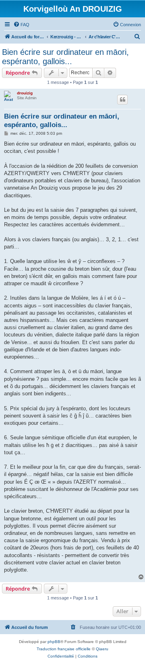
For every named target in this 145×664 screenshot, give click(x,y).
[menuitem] (21, 24)
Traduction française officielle (64, 649)
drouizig (25, 93)
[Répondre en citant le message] (122, 99)
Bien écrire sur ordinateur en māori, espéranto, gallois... (65, 57)
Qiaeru (102, 649)
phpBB (54, 641)
